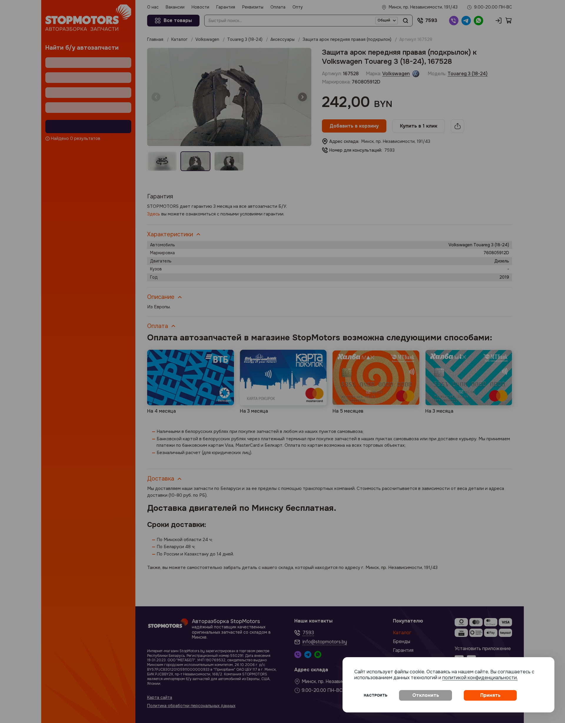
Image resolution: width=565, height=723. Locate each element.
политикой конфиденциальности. (480, 678)
